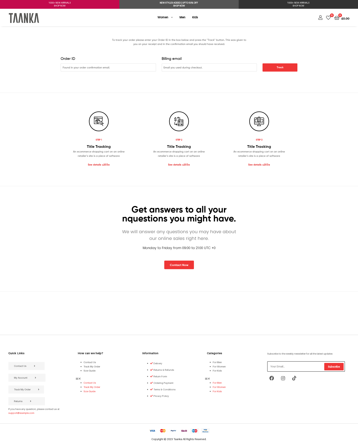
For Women (219, 366)
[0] (328, 17)
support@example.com (21, 412)
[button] (106, 379)
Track (280, 67)
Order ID (68, 58)
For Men (217, 362)
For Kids (217, 370)
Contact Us (90, 362)
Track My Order (92, 366)
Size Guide (89, 370)
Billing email (172, 58)
